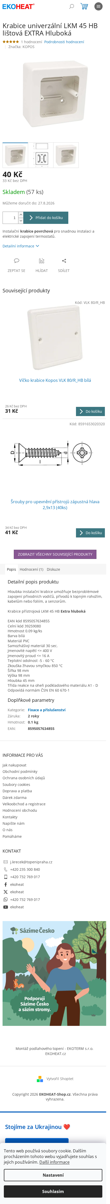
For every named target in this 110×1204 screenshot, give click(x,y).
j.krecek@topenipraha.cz (31, 861)
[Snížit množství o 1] (20, 221)
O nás (8, 829)
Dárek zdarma (15, 797)
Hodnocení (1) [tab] (31, 569)
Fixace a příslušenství (46, 709)
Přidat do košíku (49, 217)
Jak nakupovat (14, 765)
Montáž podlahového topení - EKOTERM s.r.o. (54, 1048)
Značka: (21, 46)
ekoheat (17, 884)
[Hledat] (72, 6)
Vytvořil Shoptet (60, 1078)
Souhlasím (53, 1191)
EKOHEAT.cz (55, 1053)
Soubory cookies (16, 784)
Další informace (54, 1162)
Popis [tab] (11, 569)
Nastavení (53, 1175)
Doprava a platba (17, 790)
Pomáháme (12, 836)
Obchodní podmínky (20, 771)
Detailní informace (18, 246)
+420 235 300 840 (25, 869)
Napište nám (14, 823)
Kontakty (10, 817)
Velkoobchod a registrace (24, 803)
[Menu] (98, 6)
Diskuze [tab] (53, 569)
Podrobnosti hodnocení (64, 41)
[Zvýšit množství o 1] (20, 215)
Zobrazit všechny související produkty (55, 554)
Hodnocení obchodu (20, 810)
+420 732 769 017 (25, 876)
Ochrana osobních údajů (24, 777)
